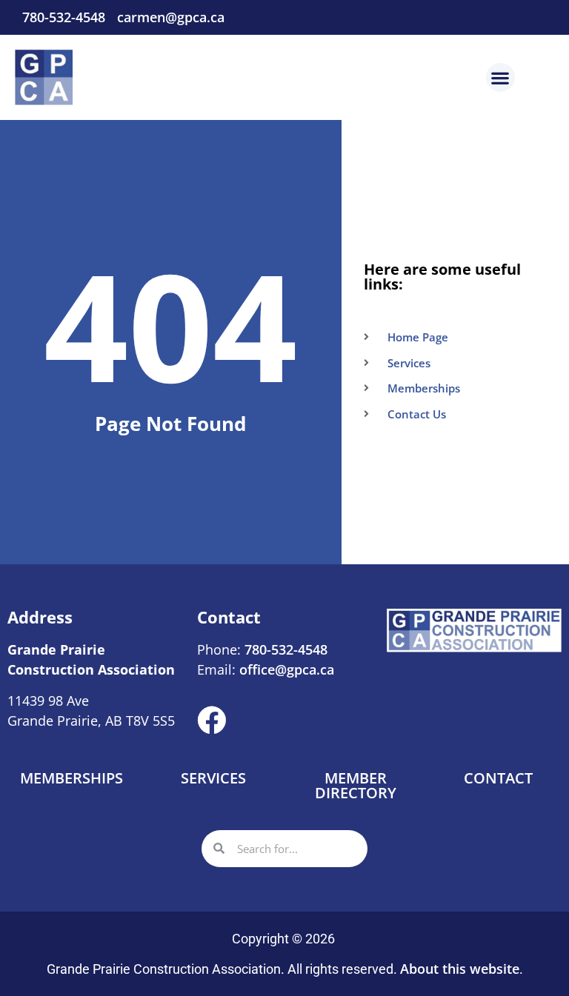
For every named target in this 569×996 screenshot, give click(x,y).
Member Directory (355, 785)
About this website (459, 968)
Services (213, 778)
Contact (498, 778)
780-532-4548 (284, 649)
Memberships (71, 778)
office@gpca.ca (286, 669)
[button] (500, 77)
